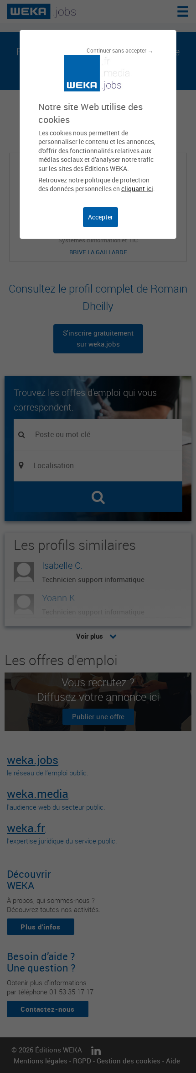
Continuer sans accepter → (120, 50)
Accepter (100, 217)
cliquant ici (137, 188)
